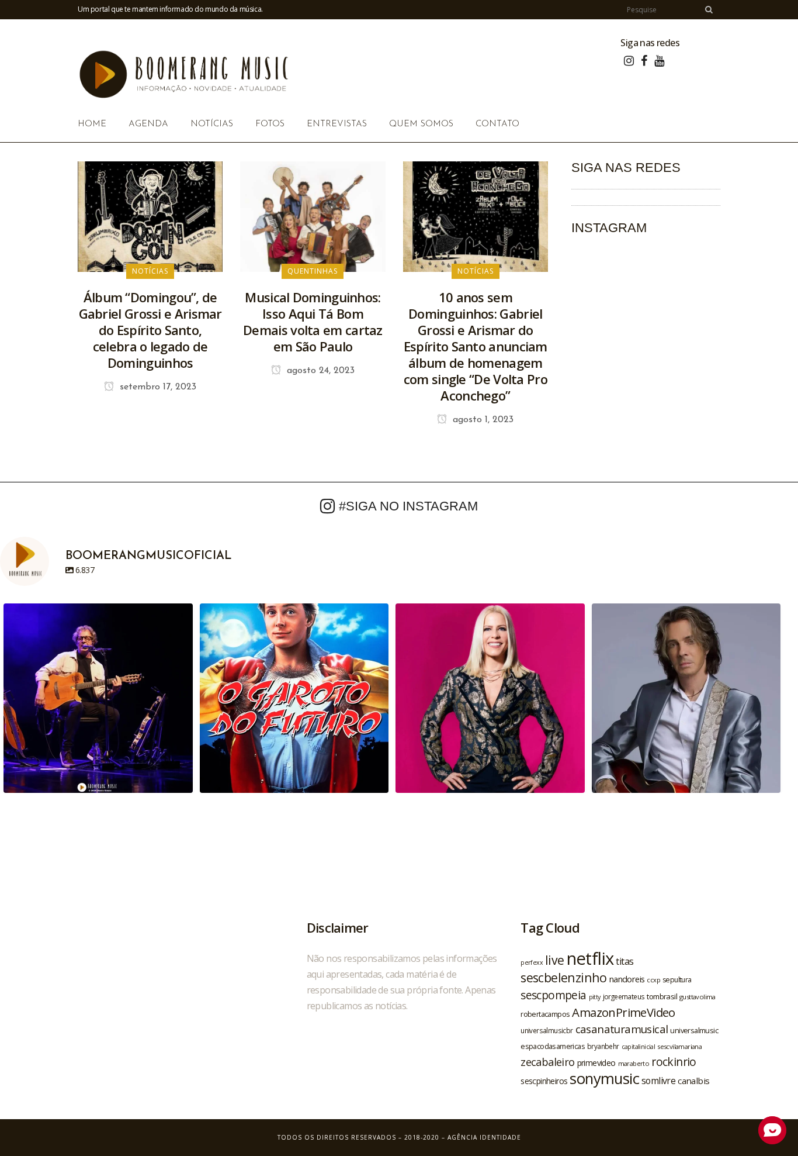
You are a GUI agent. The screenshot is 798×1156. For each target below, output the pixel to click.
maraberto (634, 1063)
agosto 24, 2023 (319, 370)
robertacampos (545, 1014)
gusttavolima (697, 996)
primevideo (596, 1062)
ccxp (653, 979)
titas (624, 961)
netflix (590, 958)
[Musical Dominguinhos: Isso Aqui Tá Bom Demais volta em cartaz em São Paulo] (312, 215)
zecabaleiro (547, 1062)
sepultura (677, 980)
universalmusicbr (547, 1030)
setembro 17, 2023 (156, 387)
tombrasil (662, 996)
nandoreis (627, 979)
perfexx (532, 962)
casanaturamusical (621, 1029)
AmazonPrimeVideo (623, 1012)
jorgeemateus (624, 996)
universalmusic (694, 1030)
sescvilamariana (679, 1046)
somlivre (658, 1080)
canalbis (693, 1080)
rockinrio (673, 1061)
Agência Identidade (484, 1137)
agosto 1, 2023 (482, 420)
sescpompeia (553, 995)
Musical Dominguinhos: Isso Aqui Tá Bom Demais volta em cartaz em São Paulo (313, 321)
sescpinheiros (544, 1080)
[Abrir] (98, 698)
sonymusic (604, 1078)
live (554, 959)
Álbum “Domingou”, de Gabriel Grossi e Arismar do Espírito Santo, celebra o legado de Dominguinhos (150, 329)
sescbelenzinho (564, 977)
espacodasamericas (553, 1046)
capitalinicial (638, 1047)
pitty (595, 997)
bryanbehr (603, 1046)
